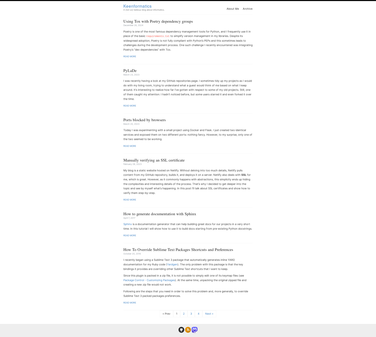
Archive (248, 8)
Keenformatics (137, 6)
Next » (209, 313)
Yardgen (172, 264)
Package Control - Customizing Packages (149, 280)
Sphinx (127, 224)
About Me (233, 8)
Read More (129, 56)
